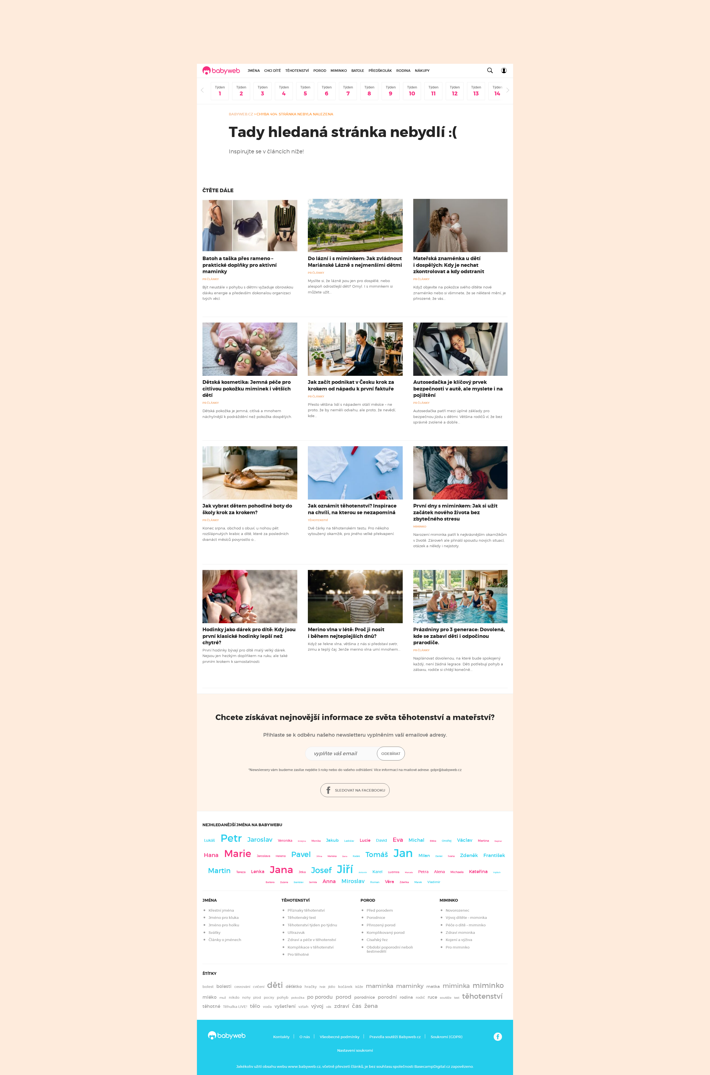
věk (328, 1007)
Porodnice (376, 917)
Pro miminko (458, 947)
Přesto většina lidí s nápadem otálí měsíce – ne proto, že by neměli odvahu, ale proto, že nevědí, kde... (352, 410)
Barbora (270, 882)
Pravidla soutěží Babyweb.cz (395, 1037)
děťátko (294, 986)
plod (257, 997)
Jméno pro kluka (224, 917)
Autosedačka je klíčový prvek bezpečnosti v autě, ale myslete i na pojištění (458, 388)
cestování (242, 987)
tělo (255, 1006)
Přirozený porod (381, 925)
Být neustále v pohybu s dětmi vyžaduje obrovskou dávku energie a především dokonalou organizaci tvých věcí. (247, 293)
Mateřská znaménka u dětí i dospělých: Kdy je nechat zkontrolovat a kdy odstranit (448, 265)
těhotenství (482, 996)
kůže (359, 987)
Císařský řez (377, 939)
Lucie (365, 840)
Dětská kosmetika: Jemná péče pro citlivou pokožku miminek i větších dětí (246, 388)
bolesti (224, 986)
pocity (269, 997)
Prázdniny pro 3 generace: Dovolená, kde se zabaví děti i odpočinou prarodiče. (459, 636)
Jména (254, 71)
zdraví (341, 1006)
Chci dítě (272, 71)
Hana (211, 855)
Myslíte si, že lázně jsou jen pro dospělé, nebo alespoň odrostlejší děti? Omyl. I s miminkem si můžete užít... (350, 286)
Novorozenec (457, 910)
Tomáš (377, 854)
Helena (281, 856)
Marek (418, 882)
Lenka (257, 871)
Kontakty (281, 1037)
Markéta (332, 856)
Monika (316, 841)
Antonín (363, 872)
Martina (483, 841)
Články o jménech (225, 939)
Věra (389, 881)
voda (267, 1007)
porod (343, 996)
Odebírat (390, 753)
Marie (237, 854)
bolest (208, 986)
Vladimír (433, 882)
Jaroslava (263, 856)
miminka (456, 986)
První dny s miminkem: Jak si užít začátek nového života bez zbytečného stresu (455, 512)
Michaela (456, 872)
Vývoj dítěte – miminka (466, 917)
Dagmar (498, 841)
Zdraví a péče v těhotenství (312, 939)
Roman (374, 882)
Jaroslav (259, 839)
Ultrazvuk (296, 932)
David (381, 840)
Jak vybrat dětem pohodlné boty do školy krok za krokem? (247, 509)
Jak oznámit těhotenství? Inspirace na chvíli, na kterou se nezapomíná (352, 509)
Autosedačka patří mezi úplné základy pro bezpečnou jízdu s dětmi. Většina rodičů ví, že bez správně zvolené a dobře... (457, 416)
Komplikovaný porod (386, 932)
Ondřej (447, 841)
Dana (344, 856)
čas (356, 1006)
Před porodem (380, 910)
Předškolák (380, 71)
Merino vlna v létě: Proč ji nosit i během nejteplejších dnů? (346, 632)
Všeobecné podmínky (339, 1037)
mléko (209, 997)
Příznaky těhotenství (306, 910)
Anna (329, 881)
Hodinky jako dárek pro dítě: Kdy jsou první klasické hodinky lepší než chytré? (249, 636)
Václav (464, 840)
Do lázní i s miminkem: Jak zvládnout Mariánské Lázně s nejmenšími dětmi (355, 261)
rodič (420, 997)
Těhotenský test (302, 917)
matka (433, 986)
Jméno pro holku (224, 925)
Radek (356, 856)
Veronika (285, 840)
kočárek (345, 986)
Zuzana (284, 882)
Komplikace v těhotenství (311, 947)
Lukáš (209, 840)
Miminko (339, 71)
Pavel (301, 854)
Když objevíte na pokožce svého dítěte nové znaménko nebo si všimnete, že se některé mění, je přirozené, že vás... (459, 293)
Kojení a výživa (459, 939)
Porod (319, 71)
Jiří (345, 869)
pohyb (282, 997)
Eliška (433, 841)
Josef (321, 870)
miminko (488, 985)
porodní (387, 997)
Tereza (240, 872)
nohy (246, 997)
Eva (398, 839)
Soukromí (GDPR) (446, 1037)
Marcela (409, 872)
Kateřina (478, 871)
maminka (379, 986)
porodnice (364, 997)
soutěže (445, 998)
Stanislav (298, 882)
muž (222, 998)
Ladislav (349, 841)
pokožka (297, 998)
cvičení (258, 987)
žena (371, 1006)
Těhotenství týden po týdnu (312, 925)
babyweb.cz (241, 114)
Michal (416, 840)
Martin (219, 870)
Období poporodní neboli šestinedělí (390, 949)
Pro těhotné (298, 954)
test (456, 998)
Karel (377, 871)
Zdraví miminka (460, 932)
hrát (322, 987)
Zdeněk (469, 855)
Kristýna (302, 841)
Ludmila (393, 872)
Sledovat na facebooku (359, 790)
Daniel (438, 856)
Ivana (451, 856)
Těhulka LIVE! (235, 1007)
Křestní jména (221, 910)
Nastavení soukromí (355, 1050)
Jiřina (319, 856)
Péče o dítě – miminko (466, 925)
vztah (303, 1006)
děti (275, 985)
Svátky (214, 932)
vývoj (317, 1006)
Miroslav (353, 881)
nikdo (234, 997)
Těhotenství (297, 71)
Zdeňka (404, 882)
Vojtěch (497, 872)
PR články (210, 279)
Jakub (332, 840)
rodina (406, 997)
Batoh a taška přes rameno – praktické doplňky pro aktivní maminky (239, 265)
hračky (311, 986)
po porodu (320, 997)
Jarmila (313, 882)
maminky (410, 986)
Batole (357, 71)
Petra (423, 871)
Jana (281, 869)
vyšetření (285, 1006)
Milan (424, 855)
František (494, 855)
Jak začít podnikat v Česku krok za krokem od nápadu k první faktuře (351, 385)
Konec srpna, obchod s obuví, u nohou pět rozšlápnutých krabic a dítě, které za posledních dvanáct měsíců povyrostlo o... (245, 534)
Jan (403, 853)
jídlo (331, 987)
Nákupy (422, 71)
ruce (432, 997)
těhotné (211, 1006)
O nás (305, 1037)
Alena (439, 871)
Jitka (302, 872)
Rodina (403, 71)
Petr (231, 838)
